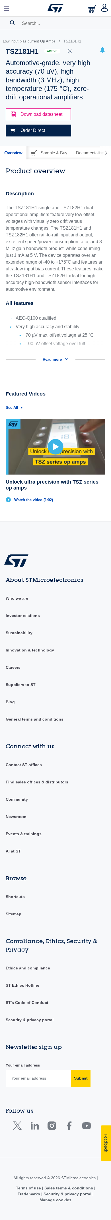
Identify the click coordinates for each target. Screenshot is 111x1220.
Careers (13, 667)
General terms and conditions (34, 719)
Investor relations (23, 615)
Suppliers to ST (21, 684)
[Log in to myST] (104, 8)
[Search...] (12, 23)
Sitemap (13, 914)
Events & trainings (24, 834)
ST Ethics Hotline (22, 985)
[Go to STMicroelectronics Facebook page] (69, 1127)
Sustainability (19, 633)
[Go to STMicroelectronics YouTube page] (86, 1127)
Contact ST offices (24, 764)
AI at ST (13, 851)
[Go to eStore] (92, 9)
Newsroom (16, 816)
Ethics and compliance (28, 968)
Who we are (17, 598)
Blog (10, 702)
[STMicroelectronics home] (55, 8)
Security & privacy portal (30, 1020)
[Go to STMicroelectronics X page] (18, 1127)
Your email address (23, 1065)
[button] (6, 8)
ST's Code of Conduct (27, 1002)
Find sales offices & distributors (37, 782)
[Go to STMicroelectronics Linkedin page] (34, 1127)
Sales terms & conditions (68, 1188)
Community (17, 799)
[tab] (13, 152)
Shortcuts (15, 896)
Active (52, 51)
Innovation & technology (30, 650)
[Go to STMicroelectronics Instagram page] (51, 1127)
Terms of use (29, 1188)
